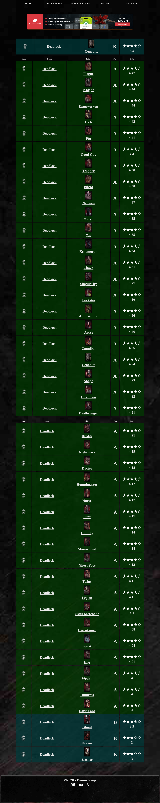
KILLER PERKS (54, 3)
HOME (28, 3)
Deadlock (54, 46)
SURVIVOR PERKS (80, 3)
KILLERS (105, 3)
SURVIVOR (131, 3)
